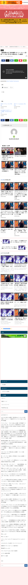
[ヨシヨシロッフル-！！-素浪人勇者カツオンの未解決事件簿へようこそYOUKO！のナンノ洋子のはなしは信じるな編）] (13, 516)
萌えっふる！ (4, 534)
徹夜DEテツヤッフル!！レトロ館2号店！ (10, 545)
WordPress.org (4, 407)
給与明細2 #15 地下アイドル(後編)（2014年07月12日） (6, 111)
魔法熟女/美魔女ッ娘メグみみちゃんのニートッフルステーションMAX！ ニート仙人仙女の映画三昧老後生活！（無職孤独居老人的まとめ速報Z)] (13, 442)
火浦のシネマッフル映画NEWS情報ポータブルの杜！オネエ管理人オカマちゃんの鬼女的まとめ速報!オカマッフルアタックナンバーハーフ (13, 489)
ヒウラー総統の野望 (5, 553)
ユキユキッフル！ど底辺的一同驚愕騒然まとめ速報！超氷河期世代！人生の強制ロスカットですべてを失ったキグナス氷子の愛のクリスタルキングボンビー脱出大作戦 (13, 526)
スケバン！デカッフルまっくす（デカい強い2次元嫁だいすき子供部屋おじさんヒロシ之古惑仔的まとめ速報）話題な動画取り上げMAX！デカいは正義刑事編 (14, 506)
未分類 (2, 50)
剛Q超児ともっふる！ (6, 548)
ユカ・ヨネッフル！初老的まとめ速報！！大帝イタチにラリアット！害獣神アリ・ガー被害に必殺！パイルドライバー (13, 495)
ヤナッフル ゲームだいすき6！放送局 (9, 550)
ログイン (3, 398)
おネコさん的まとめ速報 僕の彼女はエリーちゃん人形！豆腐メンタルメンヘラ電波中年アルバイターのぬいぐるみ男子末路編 (13, 419)
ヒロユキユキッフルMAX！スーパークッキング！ (11, 543)
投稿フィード (4, 401)
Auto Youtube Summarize (13, 81)
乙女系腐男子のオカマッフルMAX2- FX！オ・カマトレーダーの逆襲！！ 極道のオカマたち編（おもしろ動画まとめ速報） (13, 448)
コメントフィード (5, 404)
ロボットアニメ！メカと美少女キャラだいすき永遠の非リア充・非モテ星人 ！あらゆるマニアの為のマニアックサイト (13, 476)
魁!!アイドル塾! (4, 555)
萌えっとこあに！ (5, 536)
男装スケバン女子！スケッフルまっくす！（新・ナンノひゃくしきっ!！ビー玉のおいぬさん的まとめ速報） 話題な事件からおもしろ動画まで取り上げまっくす (13, 470)
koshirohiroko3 (14, 139)
